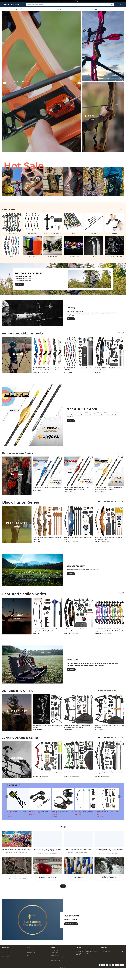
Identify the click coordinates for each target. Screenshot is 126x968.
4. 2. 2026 (9, 878)
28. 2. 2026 (101, 853)
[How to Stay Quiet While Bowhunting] (17, 865)
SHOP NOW (19, 284)
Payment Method (55, 960)
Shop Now (71, 318)
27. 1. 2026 (70, 880)
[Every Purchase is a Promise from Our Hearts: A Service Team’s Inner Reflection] (47, 865)
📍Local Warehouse (26, 9)
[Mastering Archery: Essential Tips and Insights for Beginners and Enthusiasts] (109, 839)
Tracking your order (97, 9)
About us (86, 9)
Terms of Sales (54, 952)
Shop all (26, 81)
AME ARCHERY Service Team (21, 852)
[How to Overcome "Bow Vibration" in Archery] (78, 839)
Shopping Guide (59, 9)
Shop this (17, 81)
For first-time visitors (71, 9)
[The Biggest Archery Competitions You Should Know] (17, 839)
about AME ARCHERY (71, 923)
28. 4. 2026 (9, 852)
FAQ (81, 9)
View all (122, 209)
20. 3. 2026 (40, 853)
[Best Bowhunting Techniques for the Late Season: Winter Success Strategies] (109, 865)
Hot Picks (50, 9)
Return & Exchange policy (57, 957)
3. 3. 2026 (70, 852)
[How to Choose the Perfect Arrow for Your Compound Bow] (78, 865)
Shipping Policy (55, 955)
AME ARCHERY (64, 967)
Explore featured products (107, 501)
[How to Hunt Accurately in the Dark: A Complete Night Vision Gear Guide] (47, 839)
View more (17, 357)
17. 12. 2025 (101, 880)
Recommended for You (39, 9)
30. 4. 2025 (40, 880)
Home (3, 9)
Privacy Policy (54, 950)
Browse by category (13, 9)
